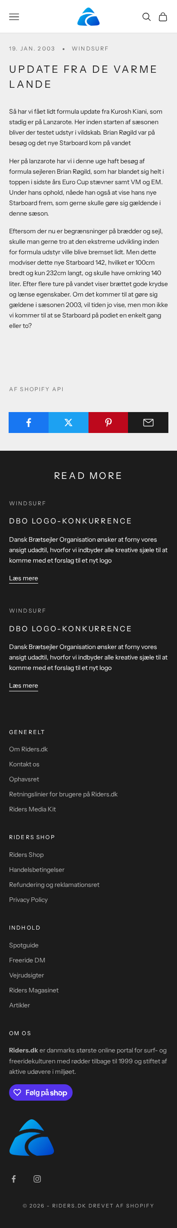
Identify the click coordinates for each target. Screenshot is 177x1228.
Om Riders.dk (28, 749)
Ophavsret (24, 779)
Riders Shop (26, 855)
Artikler (19, 1005)
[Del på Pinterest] (108, 423)
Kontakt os (24, 764)
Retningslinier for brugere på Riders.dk (63, 794)
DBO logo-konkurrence (71, 520)
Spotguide (24, 945)
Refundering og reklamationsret (54, 885)
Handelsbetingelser (36, 870)
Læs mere (23, 578)
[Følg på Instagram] (37, 1178)
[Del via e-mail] (148, 423)
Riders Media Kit (32, 809)
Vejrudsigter (26, 975)
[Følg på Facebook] (13, 1178)
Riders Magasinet (34, 990)
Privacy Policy (28, 900)
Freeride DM (27, 960)
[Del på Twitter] (68, 423)
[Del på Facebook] (29, 423)
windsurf (90, 48)
